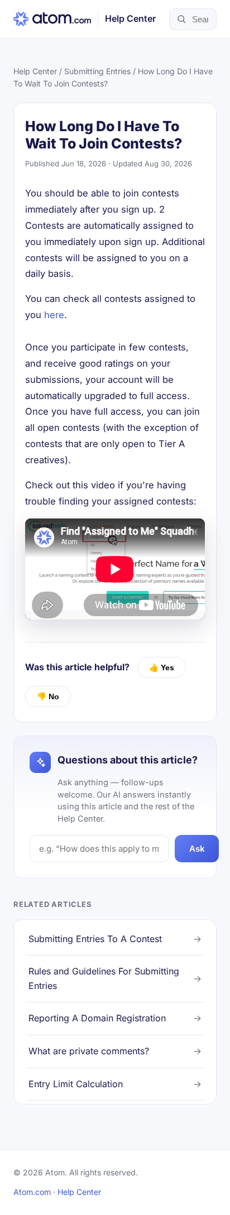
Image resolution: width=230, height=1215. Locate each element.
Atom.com (32, 1192)
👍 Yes (161, 667)
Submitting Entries (97, 71)
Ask (196, 848)
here (54, 314)
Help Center (35, 71)
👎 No (48, 696)
